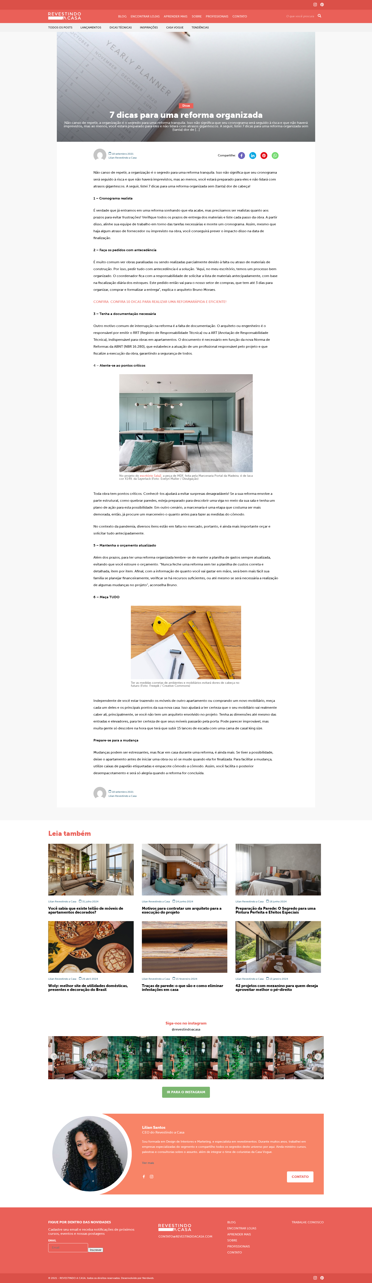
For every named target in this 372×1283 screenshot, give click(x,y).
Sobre (197, 16)
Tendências (200, 27)
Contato (239, 16)
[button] (318, 1056)
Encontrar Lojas (145, 16)
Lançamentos (91, 27)
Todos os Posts (60, 27)
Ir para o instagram (186, 1092)
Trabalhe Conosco (308, 1222)
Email (52, 1240)
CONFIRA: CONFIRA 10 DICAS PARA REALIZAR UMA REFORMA (143, 302)
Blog (122, 16)
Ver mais (148, 1163)
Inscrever (95, 1250)
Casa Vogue (174, 27)
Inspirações (149, 27)
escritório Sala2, (151, 475)
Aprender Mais (176, 16)
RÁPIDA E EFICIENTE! (209, 302)
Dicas (186, 105)
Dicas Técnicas (121, 27)
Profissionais (217, 16)
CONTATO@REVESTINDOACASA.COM (185, 1236)
